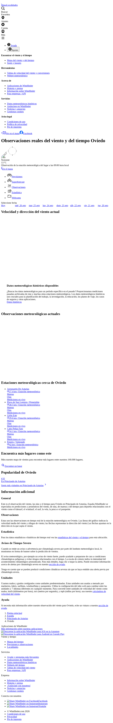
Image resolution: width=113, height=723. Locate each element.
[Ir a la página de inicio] (1, 2)
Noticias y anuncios (16, 109)
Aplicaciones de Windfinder (20, 85)
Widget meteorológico (17, 75)
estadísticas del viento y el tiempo (73, 537)
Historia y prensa (15, 88)
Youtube (42, 706)
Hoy (3, 205)
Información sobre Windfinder (21, 91)
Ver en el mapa (13, 133)
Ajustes (15, 50)
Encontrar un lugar (13, 466)
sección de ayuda (57, 564)
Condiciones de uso (16, 121)
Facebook (27, 133)
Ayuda (14, 45)
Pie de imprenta (14, 127)
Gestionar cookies (15, 111)
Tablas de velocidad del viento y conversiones (28, 73)
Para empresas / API (16, 93)
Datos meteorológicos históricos (22, 103)
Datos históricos (14, 302)
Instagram (43, 703)
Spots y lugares (14, 63)
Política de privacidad (17, 124)
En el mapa (7, 169)
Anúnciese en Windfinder (19, 106)
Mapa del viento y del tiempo (20, 60)
